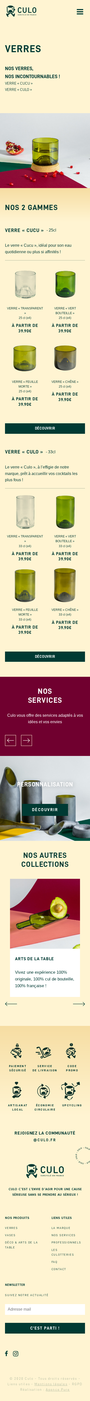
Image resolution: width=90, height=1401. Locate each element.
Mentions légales (51, 1384)
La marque (61, 1227)
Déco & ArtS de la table (21, 1245)
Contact (59, 1269)
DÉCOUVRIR (45, 428)
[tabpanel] (45, 798)
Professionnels (66, 1242)
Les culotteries (63, 1252)
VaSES (10, 1235)
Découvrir (45, 810)
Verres (11, 1227)
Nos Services (64, 1235)
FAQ (55, 1261)
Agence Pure (58, 1389)
